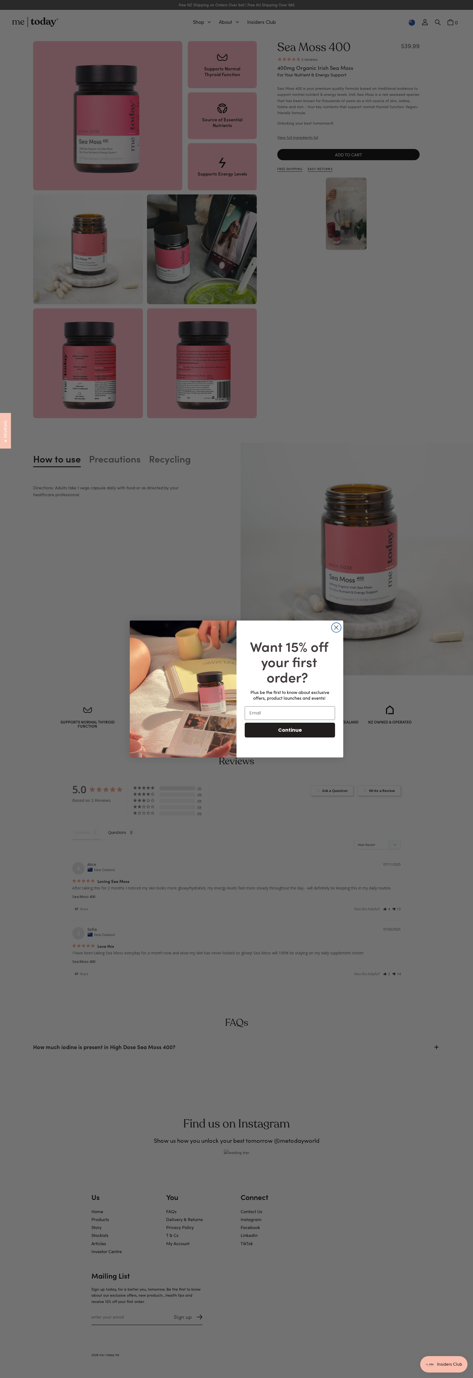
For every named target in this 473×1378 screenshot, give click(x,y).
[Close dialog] (336, 627)
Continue (290, 730)
